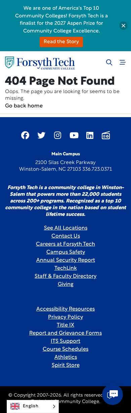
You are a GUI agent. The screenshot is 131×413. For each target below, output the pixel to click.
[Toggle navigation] (122, 62)
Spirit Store (66, 365)
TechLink (65, 268)
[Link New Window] (25, 135)
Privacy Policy (65, 317)
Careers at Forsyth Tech (65, 244)
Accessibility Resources (65, 309)
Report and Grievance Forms (65, 333)
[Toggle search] (109, 62)
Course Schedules (65, 349)
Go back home (24, 106)
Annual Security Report (65, 260)
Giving (66, 284)
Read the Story (61, 42)
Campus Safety (65, 252)
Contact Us (65, 236)
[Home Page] (40, 63)
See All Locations (65, 228)
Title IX (65, 325)
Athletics (65, 357)
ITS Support (65, 341)
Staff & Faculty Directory (65, 276)
